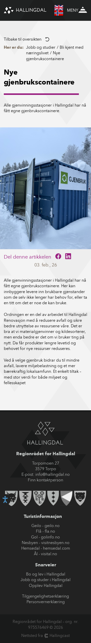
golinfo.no (50, 537)
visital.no (49, 553)
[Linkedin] (68, 256)
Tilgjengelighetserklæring (45, 596)
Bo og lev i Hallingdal (45, 574)
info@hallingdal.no (52, 474)
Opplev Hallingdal (45, 585)
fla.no (50, 531)
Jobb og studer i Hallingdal (45, 579)
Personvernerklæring (46, 601)
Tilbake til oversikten (22, 39)
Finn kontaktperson (45, 480)
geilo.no (52, 525)
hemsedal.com (56, 548)
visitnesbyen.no (55, 542)
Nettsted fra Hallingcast (45, 635)
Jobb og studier (40, 47)
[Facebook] (58, 256)
